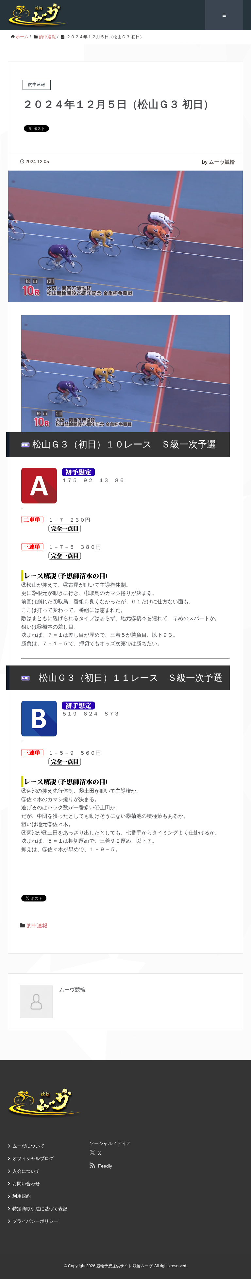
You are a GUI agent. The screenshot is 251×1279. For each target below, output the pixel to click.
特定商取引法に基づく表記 (39, 1208)
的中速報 (36, 925)
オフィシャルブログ (33, 1158)
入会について (26, 1171)
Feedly (105, 1166)
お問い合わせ (26, 1183)
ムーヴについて (28, 1146)
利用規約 (21, 1196)
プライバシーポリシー (35, 1221)
